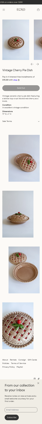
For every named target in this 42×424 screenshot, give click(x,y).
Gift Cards (32, 360)
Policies (5, 363)
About (5, 360)
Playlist (20, 367)
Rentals (13, 360)
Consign (22, 360)
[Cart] (38, 9)
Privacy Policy (8, 367)
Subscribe (11, 417)
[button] (15, 40)
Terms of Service (18, 363)
